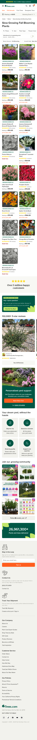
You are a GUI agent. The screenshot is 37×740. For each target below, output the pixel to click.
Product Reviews (7, 639)
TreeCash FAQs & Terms (9, 669)
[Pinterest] (21, 717)
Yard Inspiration (6, 645)
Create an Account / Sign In (10, 611)
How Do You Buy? (10, 309)
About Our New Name (8, 672)
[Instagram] (4, 717)
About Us (5, 623)
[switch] (32, 36)
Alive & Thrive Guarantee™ (10, 684)
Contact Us (5, 588)
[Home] (9, 5)
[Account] (29, 5)
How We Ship (6, 663)
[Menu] (3, 6)
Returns (4, 687)
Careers (4, 626)
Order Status (6, 654)
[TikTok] (8, 717)
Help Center (5, 660)
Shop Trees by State (8, 633)
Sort (15, 31)
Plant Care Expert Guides (9, 629)
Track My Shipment (8, 608)
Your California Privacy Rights (11, 696)
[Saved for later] (16, 46)
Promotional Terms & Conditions (11, 699)
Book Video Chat (18, 400)
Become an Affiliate (8, 642)
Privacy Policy (6, 681)
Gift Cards (5, 636)
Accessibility (6, 693)
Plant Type (22, 31)
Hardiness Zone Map (8, 666)
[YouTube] (17, 717)
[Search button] (26, 6)
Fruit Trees (20, 10)
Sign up (18, 565)
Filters (7, 31)
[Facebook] (12, 717)
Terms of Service (7, 690)
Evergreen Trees (30, 10)
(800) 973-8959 (20, 405)
